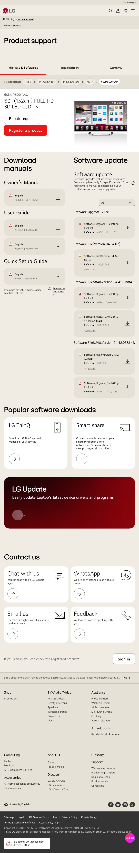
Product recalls (99, 781)
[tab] (23, 68)
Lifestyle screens (57, 703)
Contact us (97, 785)
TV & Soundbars (57, 698)
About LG (54, 755)
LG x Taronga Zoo (58, 789)
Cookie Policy (89, 817)
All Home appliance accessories (22, 783)
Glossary (97, 755)
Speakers (53, 707)
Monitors (9, 765)
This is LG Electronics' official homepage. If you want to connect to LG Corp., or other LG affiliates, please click (67, 831)
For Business (128, 3)
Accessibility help (48, 822)
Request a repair (100, 777)
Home (7, 25)
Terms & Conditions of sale (19, 822)
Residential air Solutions (105, 734)
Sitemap (9, 817)
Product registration (103, 772)
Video (51, 720)
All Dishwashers (100, 707)
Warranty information (103, 768)
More (127, 677)
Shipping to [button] (20, 19)
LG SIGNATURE (56, 780)
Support (17, 25)
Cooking (96, 716)
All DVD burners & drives (18, 769)
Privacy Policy (69, 817)
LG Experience (56, 785)
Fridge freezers (99, 698)
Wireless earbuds (57, 711)
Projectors (54, 716)
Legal (21, 817)
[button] (110, 10)
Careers (52, 762)
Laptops (8, 761)
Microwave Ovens (101, 711)
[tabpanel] (69, 306)
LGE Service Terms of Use (42, 817)
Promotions (11, 698)
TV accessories (12, 788)
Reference (89, 232)
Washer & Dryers (100, 703)
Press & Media (56, 766)
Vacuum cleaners (100, 720)
